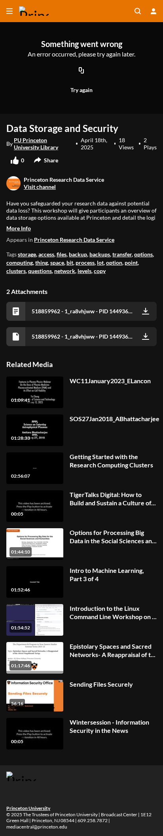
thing (41, 262)
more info (18, 228)
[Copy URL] (81, 71)
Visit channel (40, 186)
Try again (81, 90)
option (114, 262)
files (61, 254)
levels (84, 270)
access (46, 254)
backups (99, 254)
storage (27, 254)
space (57, 262)
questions (40, 270)
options (143, 254)
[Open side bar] (9, 11)
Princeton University (28, 808)
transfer (122, 254)
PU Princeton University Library (36, 144)
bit (69, 262)
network (64, 270)
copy (100, 270)
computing (19, 262)
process (85, 262)
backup (78, 254)
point (131, 262)
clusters (16, 270)
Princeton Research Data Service (74, 239)
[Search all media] (137, 11)
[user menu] (153, 11)
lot (100, 262)
